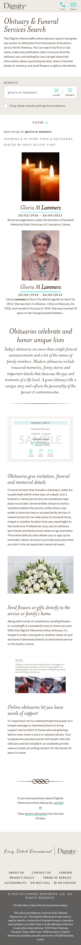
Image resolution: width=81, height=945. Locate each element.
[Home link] (15, 6)
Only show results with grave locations (37, 105)
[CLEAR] (56, 90)
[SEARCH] (70, 90)
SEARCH (11, 82)
